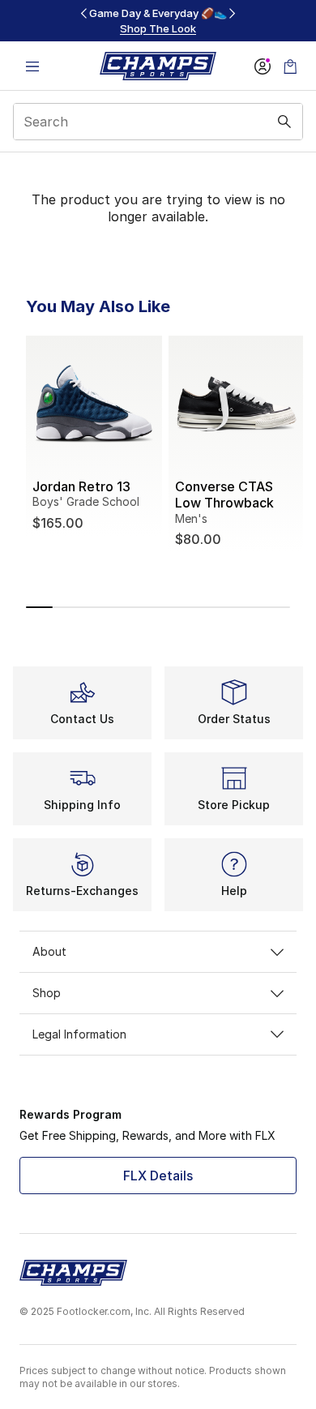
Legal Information (79, 1034)
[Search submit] (284, 121)
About (49, 951)
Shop (46, 993)
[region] (158, 20)
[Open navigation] (32, 66)
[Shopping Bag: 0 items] (290, 66)
